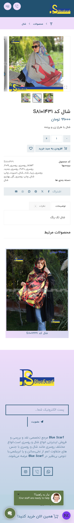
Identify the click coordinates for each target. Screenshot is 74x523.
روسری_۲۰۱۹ (10, 165)
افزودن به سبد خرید (50, 149)
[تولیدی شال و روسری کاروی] (60, 8)
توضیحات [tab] (60, 206)
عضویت (35, 422)
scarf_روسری (26, 165)
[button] (7, 6)
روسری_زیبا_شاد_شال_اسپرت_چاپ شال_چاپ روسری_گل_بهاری (23, 174)
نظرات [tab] (40, 206)
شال (6, 180)
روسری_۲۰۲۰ (26, 169)
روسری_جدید (11, 169)
